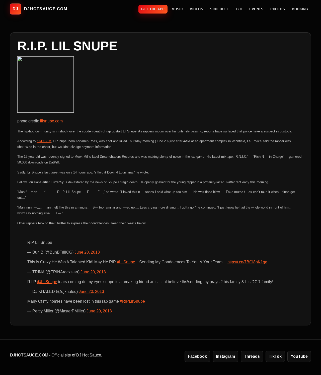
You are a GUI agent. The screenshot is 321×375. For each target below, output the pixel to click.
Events (256, 9)
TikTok (275, 356)
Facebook (197, 356)
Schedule (219, 9)
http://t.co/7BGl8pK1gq (247, 262)
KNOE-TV (44, 141)
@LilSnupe (47, 282)
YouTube (299, 356)
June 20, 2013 (87, 252)
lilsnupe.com (51, 121)
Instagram (225, 356)
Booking (300, 9)
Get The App (153, 9)
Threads (252, 356)
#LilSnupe (126, 262)
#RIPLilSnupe (132, 301)
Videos (196, 9)
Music (177, 9)
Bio (239, 9)
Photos (277, 9)
